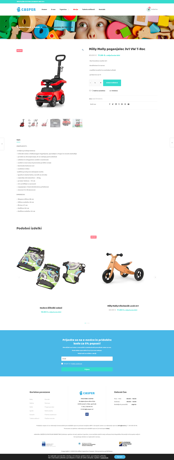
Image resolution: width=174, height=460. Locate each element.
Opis (18, 139)
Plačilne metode (49, 418)
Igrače (31, 411)
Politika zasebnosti (50, 414)
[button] (155, 278)
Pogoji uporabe (49, 407)
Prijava (87, 369)
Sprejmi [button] (119, 457)
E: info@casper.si (87, 409)
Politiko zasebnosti (76, 364)
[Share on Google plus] (121, 104)
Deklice (32, 403)
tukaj (107, 428)
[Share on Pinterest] (124, 104)
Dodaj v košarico (112, 83)
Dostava (47, 403)
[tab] (18, 140)
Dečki (31, 407)
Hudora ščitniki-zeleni (51, 308)
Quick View (46, 304)
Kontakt (47, 399)
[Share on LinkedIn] (115, 104)
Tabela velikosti (34, 418)
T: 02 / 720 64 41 (87, 406)
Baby (31, 399)
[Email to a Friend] (127, 104)
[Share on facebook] (109, 104)
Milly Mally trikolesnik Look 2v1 (123, 306)
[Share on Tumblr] (118, 104)
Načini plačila (49, 411)
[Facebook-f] (87, 414)
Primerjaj (114, 91)
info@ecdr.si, (122, 426)
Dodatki (32, 414)
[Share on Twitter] (112, 104)
